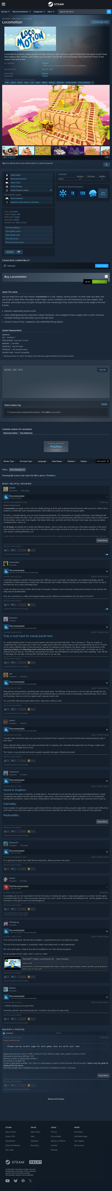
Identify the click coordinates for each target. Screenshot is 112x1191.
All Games (6, 19)
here (48, 412)
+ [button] (92, 82)
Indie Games (16, 19)
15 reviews (23, 676)
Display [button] (83, 461)
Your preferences (26, 433)
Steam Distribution (12, 1145)
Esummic (13, 618)
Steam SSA (10, 1136)
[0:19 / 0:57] (56, 115)
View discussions (11, 239)
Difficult (44, 82)
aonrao (12, 878)
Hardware (34, 1141)
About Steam (10, 1132)
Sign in (4, 163)
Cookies (54, 1145)
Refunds (54, 1150)
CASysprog (14, 922)
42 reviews (13, 925)
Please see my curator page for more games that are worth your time (43, 1046)
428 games (13, 774)
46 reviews (13, 565)
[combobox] (82, 11)
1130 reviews (25, 491)
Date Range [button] (57, 461)
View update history (13, 231)
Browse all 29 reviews (56, 1099)
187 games (13, 723)
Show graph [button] (101, 461)
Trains (26, 82)
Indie (6, 82)
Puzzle (19, 82)
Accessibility (56, 1136)
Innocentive (14, 562)
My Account (79, 1145)
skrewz (12, 720)
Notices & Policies (58, 1141)
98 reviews (13, 991)
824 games (13, 845)
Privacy (54, 1132)
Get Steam (78, 1132)
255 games (13, 676)
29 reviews (23, 881)
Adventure (60, 82)
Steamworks (10, 1141)
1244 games (13, 491)
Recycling (35, 1145)
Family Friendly (71, 82)
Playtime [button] (71, 461)
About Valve (35, 1132)
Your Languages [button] (16, 470)
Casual (13, 82)
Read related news (12, 235)
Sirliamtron (14, 772)
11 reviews (23, 774)
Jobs (33, 1136)
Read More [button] (102, 540)
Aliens (38, 82)
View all (104, 404)
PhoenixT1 (13, 843)
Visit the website (12, 228)
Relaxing (52, 82)
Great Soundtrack (84, 82)
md (10, 674)
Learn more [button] (102, 266)
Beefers (12, 988)
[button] (5, 11)
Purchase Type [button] (26, 461)
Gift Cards (9, 1150)
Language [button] (42, 461)
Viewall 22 (103, 193)
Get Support (79, 1141)
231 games (13, 881)
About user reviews (10, 433)
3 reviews (12, 620)
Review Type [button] (9, 461)
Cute (32, 82)
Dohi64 (12, 488)
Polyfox (45, 74)
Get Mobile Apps (80, 1136)
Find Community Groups (14, 242)
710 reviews (24, 845)
